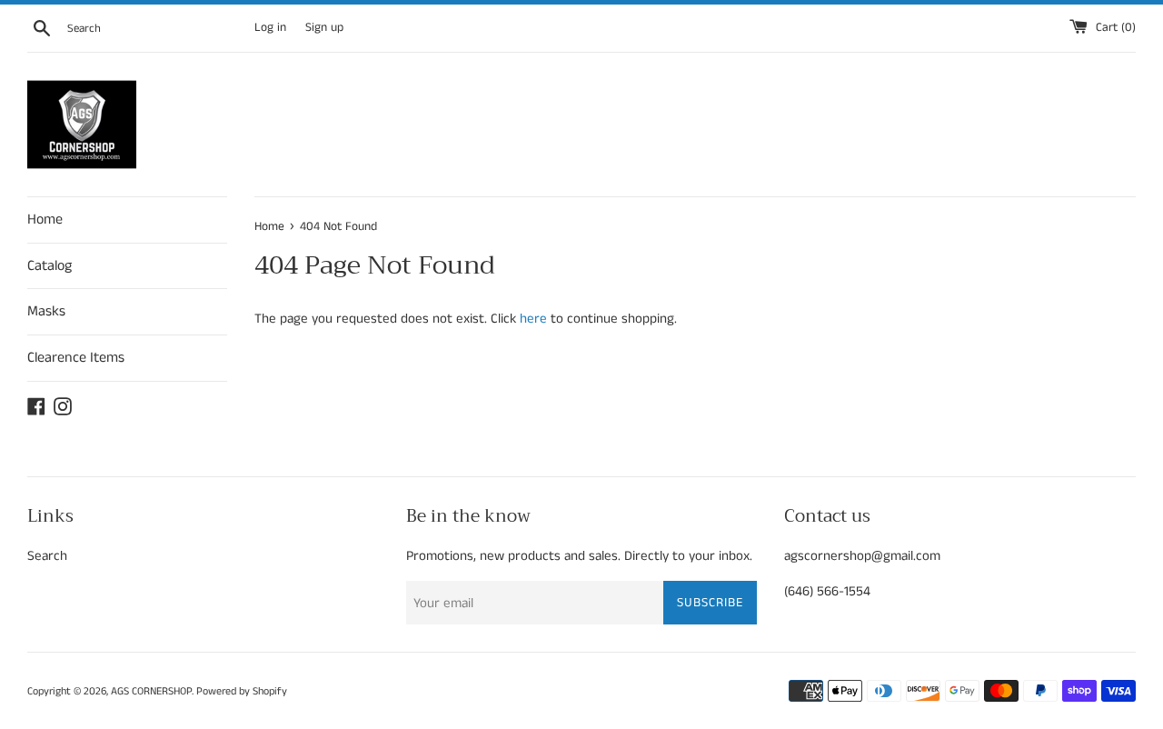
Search (47, 555)
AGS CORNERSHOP (151, 691)
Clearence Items (75, 357)
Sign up (324, 27)
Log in (270, 27)
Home (45, 219)
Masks (46, 311)
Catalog (49, 265)
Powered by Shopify (241, 691)
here (533, 318)
